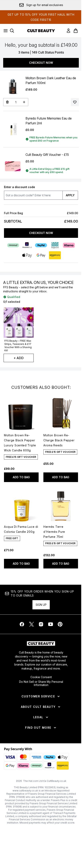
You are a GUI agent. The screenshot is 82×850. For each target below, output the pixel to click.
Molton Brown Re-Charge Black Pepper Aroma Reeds (58, 440)
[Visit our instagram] (41, 624)
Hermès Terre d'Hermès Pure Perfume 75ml (54, 531)
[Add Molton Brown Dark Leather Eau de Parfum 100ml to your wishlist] (75, 102)
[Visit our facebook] (22, 624)
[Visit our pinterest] (60, 624)
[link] (68, 31)
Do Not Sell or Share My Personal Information (41, 683)
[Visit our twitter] (31, 624)
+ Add (19, 358)
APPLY (70, 195)
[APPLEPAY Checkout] (27, 255)
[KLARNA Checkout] (69, 245)
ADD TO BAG (21, 477)
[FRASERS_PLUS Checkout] (27, 245)
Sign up (41, 604)
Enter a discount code (19, 187)
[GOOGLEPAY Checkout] (41, 255)
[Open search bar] (12, 31)
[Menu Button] (4, 31)
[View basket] (75, 31)
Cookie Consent (41, 677)
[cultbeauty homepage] (41, 31)
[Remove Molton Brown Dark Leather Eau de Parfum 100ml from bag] (7, 102)
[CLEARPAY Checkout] (13, 245)
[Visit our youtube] (50, 624)
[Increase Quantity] (24, 102)
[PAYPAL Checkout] (41, 245)
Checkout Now (41, 62)
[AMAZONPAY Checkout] (55, 255)
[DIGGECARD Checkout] (55, 245)
